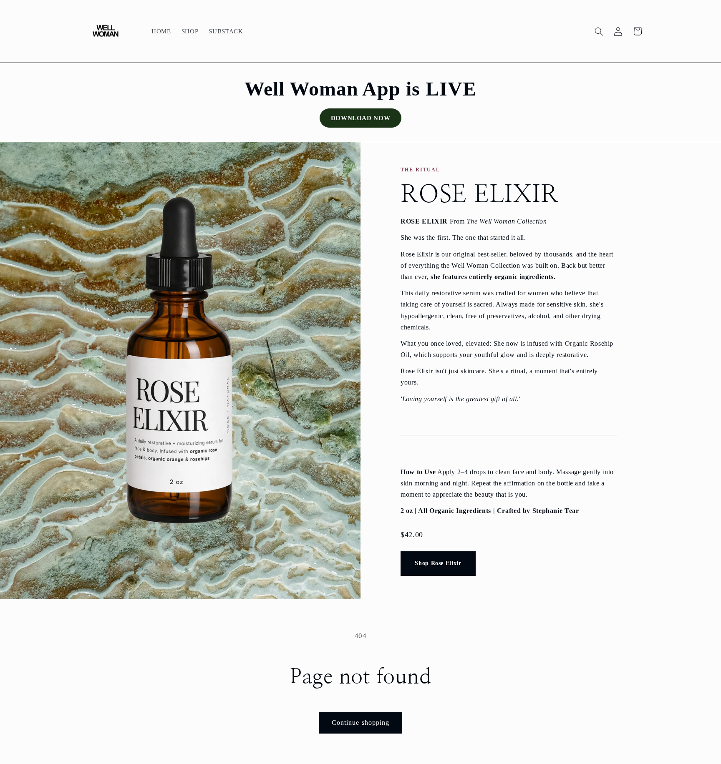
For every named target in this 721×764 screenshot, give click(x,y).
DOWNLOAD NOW (361, 118)
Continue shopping (360, 722)
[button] (598, 31)
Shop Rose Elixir (438, 563)
